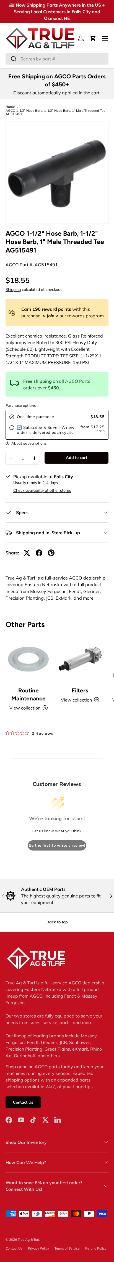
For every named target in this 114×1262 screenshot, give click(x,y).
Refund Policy (95, 1248)
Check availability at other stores (42, 490)
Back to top (57, 922)
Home (10, 106)
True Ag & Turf (28, 1239)
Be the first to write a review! (57, 845)
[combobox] (57, 59)
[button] (93, 38)
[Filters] (80, 659)
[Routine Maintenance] (28, 659)
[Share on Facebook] (39, 553)
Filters (80, 690)
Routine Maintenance (28, 694)
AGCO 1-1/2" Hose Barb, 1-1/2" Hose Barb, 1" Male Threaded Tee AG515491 (55, 112)
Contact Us (23, 1102)
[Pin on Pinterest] (51, 553)
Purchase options (21, 405)
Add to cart (76, 457)
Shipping (13, 289)
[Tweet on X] (27, 553)
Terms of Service (67, 1248)
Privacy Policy (38, 1248)
